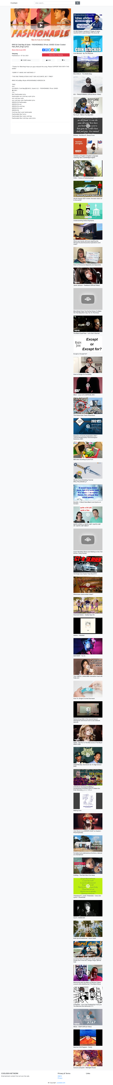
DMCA (60, 1076)
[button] (77, 3)
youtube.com (61, 1083)
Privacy (60, 1078)
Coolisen (14, 3)
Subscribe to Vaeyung (56, 55)
